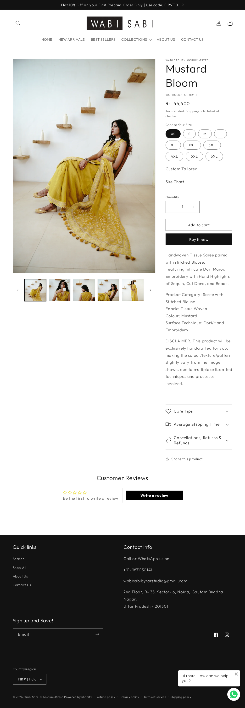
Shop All (19, 567)
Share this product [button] (186, 459)
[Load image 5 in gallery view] (133, 290)
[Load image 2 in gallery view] (60, 290)
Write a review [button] (154, 495)
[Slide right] (150, 290)
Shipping (192, 111)
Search (19, 558)
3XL (212, 145)
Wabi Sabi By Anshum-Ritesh (43, 697)
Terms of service (155, 697)
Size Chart (175, 181)
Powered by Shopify (78, 697)
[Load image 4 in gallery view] (108, 290)
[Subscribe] (97, 634)
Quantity (172, 197)
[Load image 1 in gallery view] (35, 290)
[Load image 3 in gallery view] (84, 290)
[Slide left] (18, 290)
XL (173, 145)
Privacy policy (129, 697)
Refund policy (105, 697)
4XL (174, 156)
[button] (18, 23)
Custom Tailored (181, 168)
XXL (192, 145)
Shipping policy (181, 697)
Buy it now (199, 239)
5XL (194, 156)
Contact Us (22, 585)
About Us (20, 576)
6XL (214, 156)
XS (173, 133)
